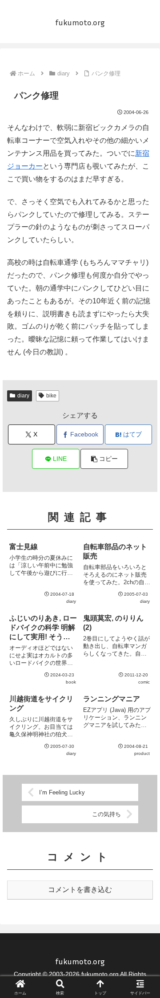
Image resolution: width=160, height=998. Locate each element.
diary (23, 396)
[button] (104, 459)
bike (51, 396)
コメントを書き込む (80, 889)
